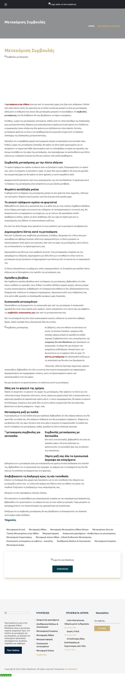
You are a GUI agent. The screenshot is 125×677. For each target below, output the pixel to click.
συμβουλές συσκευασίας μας (21, 313)
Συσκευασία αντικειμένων (42, 645)
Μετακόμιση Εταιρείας (47, 631)
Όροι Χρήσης (13, 650)
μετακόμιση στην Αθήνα (17, 104)
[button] (119, 4)
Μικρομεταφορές (44, 639)
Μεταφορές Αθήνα (45, 635)
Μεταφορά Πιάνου (45, 650)
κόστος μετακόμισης (54, 357)
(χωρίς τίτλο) (73, 631)
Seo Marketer (71, 669)
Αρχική (91, 26)
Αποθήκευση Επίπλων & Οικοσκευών (47, 625)
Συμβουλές (41, 655)
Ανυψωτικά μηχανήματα (47, 620)
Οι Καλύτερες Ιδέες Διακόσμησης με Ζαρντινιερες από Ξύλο (75, 642)
